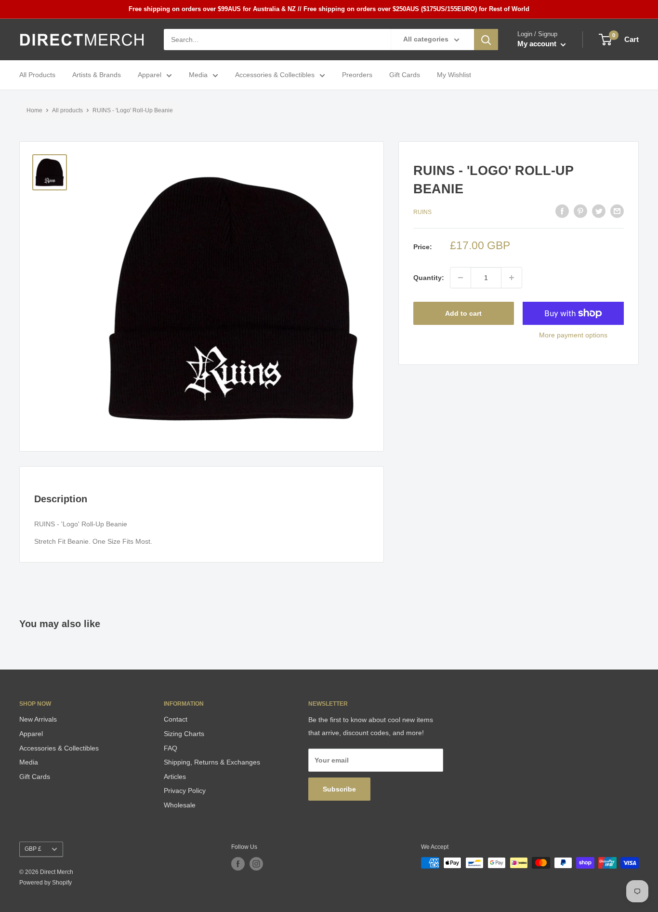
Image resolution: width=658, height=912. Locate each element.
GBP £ (33, 848)
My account (537, 44)
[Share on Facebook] (562, 211)
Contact (175, 719)
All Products (37, 75)
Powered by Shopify (45, 882)
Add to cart (463, 313)
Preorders (357, 75)
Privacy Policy (185, 790)
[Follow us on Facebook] (238, 864)
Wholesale (180, 805)
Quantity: (428, 278)
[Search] (486, 39)
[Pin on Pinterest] (580, 211)
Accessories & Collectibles (275, 75)
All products (67, 110)
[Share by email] (617, 211)
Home (34, 110)
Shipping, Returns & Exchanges (212, 762)
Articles (175, 776)
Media (198, 75)
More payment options (573, 335)
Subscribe (339, 789)
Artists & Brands (96, 75)
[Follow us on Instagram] (256, 864)
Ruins (422, 212)
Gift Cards (404, 75)
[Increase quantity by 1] (511, 278)
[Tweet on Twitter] (598, 211)
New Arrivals (38, 719)
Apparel (149, 75)
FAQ (170, 748)
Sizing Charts (184, 734)
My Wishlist (454, 75)
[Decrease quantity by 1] (460, 278)
